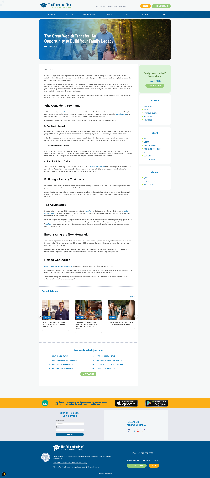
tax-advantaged (68, 112)
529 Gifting (108, 14)
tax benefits (87, 211)
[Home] (55, 5)
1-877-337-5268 (155, 81)
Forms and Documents (152, 149)
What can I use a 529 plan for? (64, 360)
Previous (41, 316)
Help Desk (126, 14)
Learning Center (144, 14)
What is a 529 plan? (60, 356)
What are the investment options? (109, 360)
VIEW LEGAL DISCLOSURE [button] (105, 474)
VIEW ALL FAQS (88, 374)
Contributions (112, 6)
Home (46, 47)
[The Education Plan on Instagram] (143, 430)
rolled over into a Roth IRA (97, 167)
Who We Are (52, 14)
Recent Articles (56, 47)
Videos (146, 142)
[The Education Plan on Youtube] (138, 430)
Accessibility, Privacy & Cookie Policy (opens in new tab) (70, 463)
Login (146, 178)
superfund (48, 224)
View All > (132, 296)
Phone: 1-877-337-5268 (142, 453)
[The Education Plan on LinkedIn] (133, 430)
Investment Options (89, 14)
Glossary (147, 156)
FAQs (145, 152)
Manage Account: (101, 6)
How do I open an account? (106, 368)
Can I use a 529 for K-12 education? (109, 364)
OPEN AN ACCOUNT (161, 6)
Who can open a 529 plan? (62, 368)
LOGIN (145, 6)
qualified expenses (121, 114)
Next (136, 316)
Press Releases (150, 146)
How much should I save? (105, 356)
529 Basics (69, 14)
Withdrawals (122, 6)
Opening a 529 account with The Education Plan (58, 266)
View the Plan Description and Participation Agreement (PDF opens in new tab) (76, 467)
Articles (147, 139)
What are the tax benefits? (63, 364)
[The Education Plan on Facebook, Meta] (128, 430)
